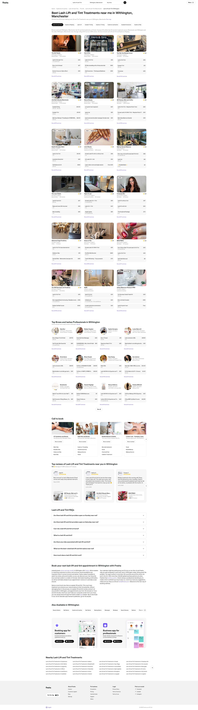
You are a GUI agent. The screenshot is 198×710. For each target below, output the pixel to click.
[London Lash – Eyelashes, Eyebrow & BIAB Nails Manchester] (135, 439)
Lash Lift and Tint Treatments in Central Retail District (110, 666)
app (81, 594)
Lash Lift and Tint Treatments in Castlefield (56, 673)
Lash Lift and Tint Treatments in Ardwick (82, 673)
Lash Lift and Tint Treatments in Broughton (109, 671)
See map (108, 19)
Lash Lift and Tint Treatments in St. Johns (136, 669)
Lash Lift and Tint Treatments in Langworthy (56, 666)
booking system (112, 578)
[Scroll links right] (152, 668)
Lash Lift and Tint (73, 8)
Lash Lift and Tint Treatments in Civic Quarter (137, 664)
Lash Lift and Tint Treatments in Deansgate (136, 666)
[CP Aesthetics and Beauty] (63, 439)
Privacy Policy (116, 689)
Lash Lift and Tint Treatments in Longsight (109, 673)
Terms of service (117, 691)
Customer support (72, 691)
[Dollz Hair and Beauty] (87, 439)
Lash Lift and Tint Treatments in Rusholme (83, 666)
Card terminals (93, 694)
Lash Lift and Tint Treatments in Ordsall (108, 661)
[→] (146, 439)
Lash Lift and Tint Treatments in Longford (136, 673)
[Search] (125, 2)
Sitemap (70, 696)
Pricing (92, 691)
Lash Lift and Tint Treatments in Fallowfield (83, 669)
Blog (69, 694)
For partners (93, 689)
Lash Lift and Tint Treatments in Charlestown (56, 661)
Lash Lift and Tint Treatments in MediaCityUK (83, 664)
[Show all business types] (145, 610)
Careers (70, 689)
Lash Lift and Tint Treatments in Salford (82, 661)
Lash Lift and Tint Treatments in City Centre (136, 671)
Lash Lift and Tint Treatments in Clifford (55, 669)
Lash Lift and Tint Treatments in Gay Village (109, 664)
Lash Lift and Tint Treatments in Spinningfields (110, 669)
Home (53, 8)
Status (91, 699)
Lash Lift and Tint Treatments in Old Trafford (56, 664)
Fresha (87, 570)
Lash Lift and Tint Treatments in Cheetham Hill (137, 661)
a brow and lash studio (67, 570)
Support (92, 696)
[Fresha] (5, 2)
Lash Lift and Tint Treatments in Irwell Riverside (57, 671)
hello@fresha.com (123, 581)
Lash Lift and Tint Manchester (93, 8)
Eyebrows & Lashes (62, 8)
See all (99, 409)
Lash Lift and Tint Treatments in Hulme (82, 671)
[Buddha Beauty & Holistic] (111, 439)
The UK (82, 8)
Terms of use (116, 694)
